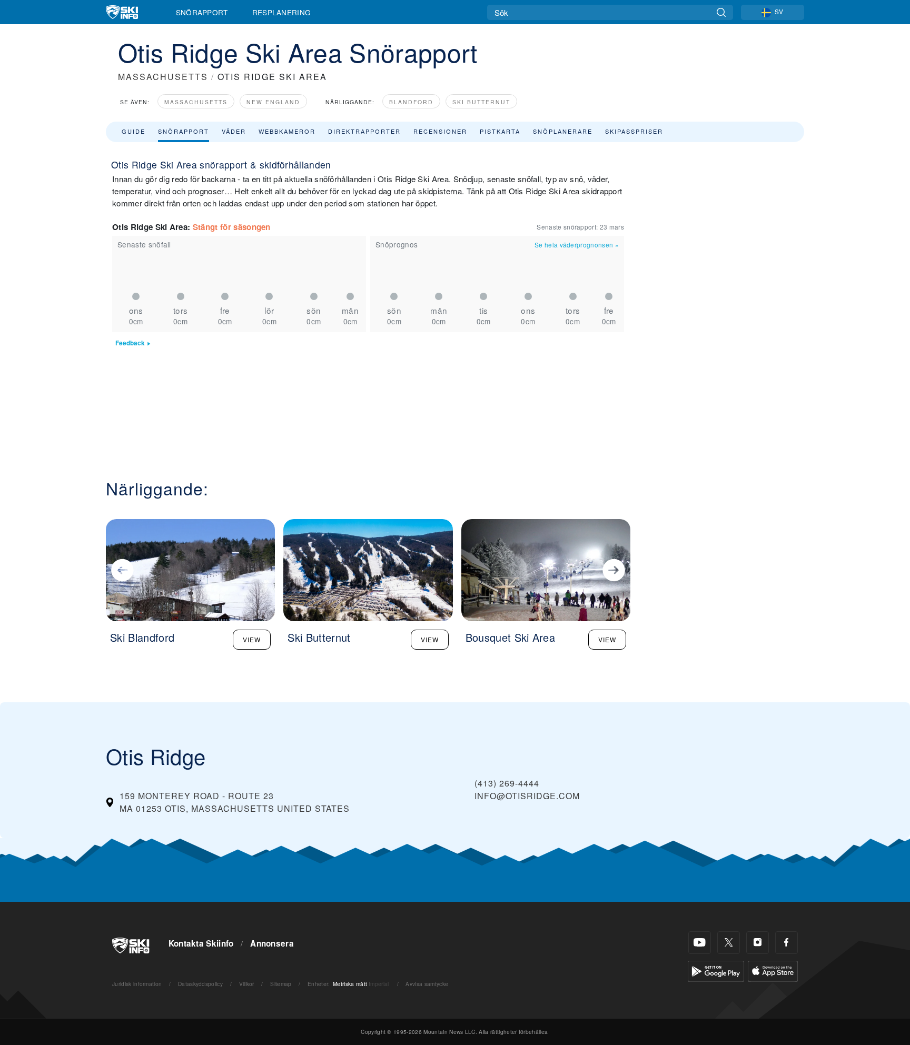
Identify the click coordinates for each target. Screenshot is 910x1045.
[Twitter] (728, 942)
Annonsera (272, 943)
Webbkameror (287, 131)
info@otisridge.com (527, 796)
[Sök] (721, 12)
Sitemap (280, 984)
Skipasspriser (634, 131)
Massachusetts (196, 102)
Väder (234, 131)
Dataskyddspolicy (200, 984)
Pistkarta (500, 131)
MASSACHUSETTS (163, 77)
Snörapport (202, 12)
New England (273, 102)
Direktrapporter (364, 131)
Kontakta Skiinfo (201, 943)
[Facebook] (786, 942)
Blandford (411, 102)
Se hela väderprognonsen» (577, 244)
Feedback (130, 343)
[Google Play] (716, 970)
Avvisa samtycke (426, 984)
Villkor (246, 984)
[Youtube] (699, 942)
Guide (133, 131)
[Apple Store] (773, 970)
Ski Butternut (481, 102)
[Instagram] (757, 942)
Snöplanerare (562, 131)
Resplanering (281, 12)
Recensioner (440, 131)
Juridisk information (137, 984)
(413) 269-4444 (506, 783)
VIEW (252, 639)
